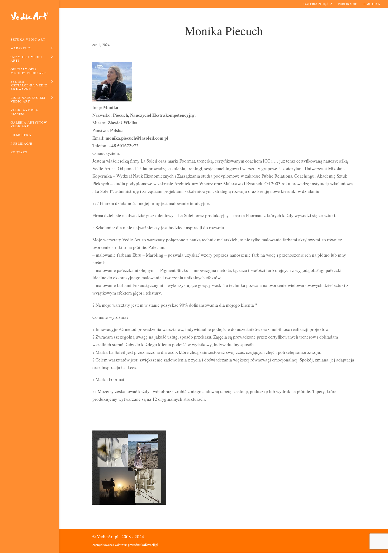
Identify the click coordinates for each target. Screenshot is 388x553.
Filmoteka (371, 4)
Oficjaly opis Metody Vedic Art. (29, 71)
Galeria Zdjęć (316, 4)
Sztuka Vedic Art (28, 39)
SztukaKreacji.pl (146, 544)
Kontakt (19, 152)
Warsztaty (21, 48)
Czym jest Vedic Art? (26, 58)
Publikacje (347, 4)
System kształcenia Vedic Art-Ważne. (29, 85)
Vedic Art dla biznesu (24, 112)
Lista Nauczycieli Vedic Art (28, 99)
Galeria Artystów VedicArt (29, 124)
